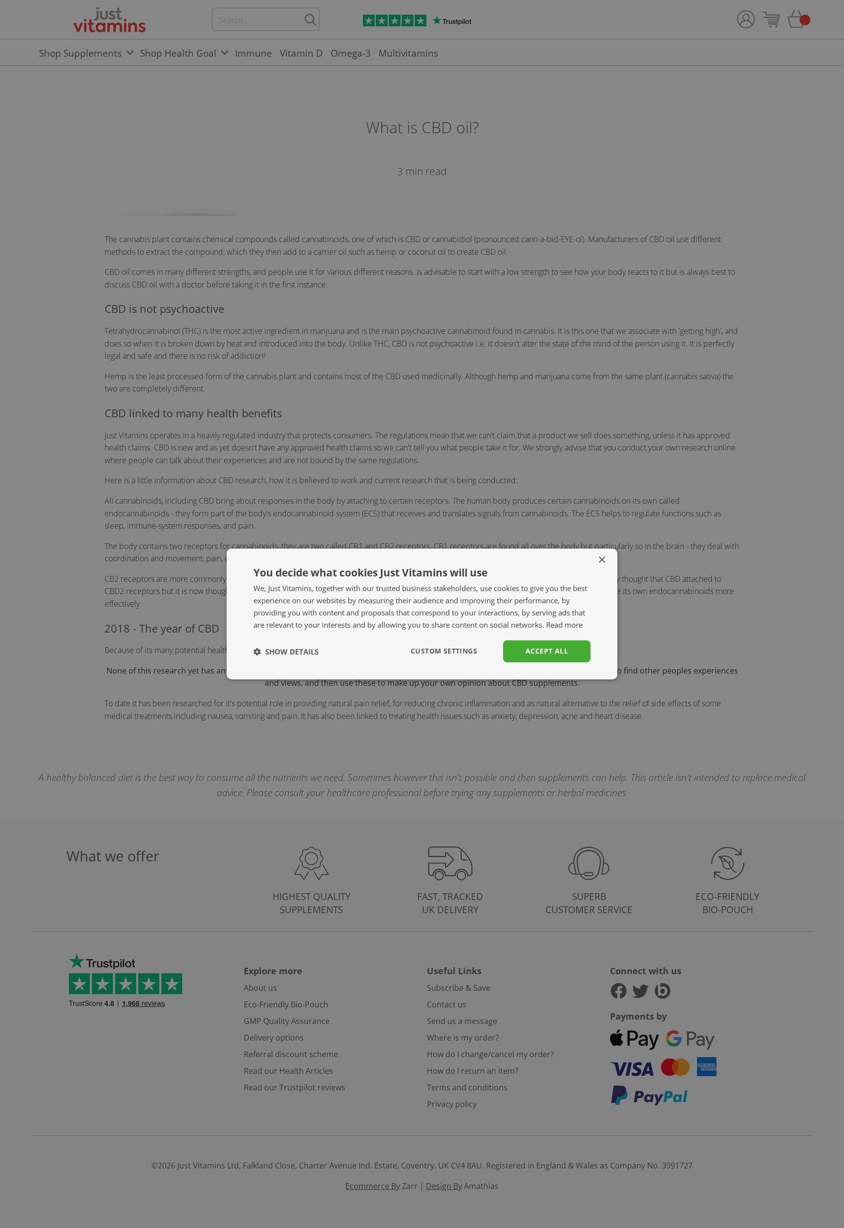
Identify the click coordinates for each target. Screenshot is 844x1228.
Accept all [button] (547, 650)
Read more (564, 625)
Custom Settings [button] (444, 650)
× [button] (601, 560)
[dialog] (422, 614)
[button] (285, 651)
